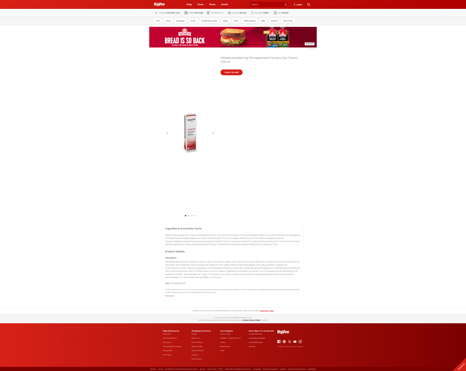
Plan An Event (196, 359)
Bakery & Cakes (196, 346)
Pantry (168, 21)
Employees (257, 369)
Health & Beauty (250, 21)
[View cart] (308, 4)
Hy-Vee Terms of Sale (251, 320)
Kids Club (252, 346)
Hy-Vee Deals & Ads (255, 334)
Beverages (181, 21)
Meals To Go (195, 338)
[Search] (286, 4)
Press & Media (167, 350)
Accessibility (312, 369)
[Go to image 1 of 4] (185, 215)
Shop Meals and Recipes (257, 338)
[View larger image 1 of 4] (190, 133)
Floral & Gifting (196, 342)
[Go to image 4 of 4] (195, 215)
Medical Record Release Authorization (238, 369)
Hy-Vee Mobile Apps (256, 342)
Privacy (160, 369)
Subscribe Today (267, 311)
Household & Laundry (209, 21)
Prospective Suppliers (270, 369)
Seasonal (274, 21)
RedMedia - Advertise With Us (230, 338)
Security (202, 369)
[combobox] (269, 4)
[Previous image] (167, 133)
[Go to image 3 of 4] (191, 215)
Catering (194, 355)
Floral (236, 21)
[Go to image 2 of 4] (188, 215)
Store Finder (167, 355)
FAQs (222, 350)
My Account (167, 342)
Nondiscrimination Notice (297, 369)
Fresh (158, 21)
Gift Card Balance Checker (172, 346)
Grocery (194, 334)
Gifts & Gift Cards (197, 350)
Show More (169, 295)
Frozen (193, 21)
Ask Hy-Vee (167, 334)
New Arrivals (288, 21)
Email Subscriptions (170, 338)
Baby (263, 21)
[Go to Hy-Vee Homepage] (159, 4)
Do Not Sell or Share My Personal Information (181, 369)
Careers (222, 342)
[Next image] (213, 133)
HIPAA (220, 369)
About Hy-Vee (225, 334)
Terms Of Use (211, 369)
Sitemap (153, 369)
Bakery (225, 21)
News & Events (225, 346)
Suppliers (282, 369)
